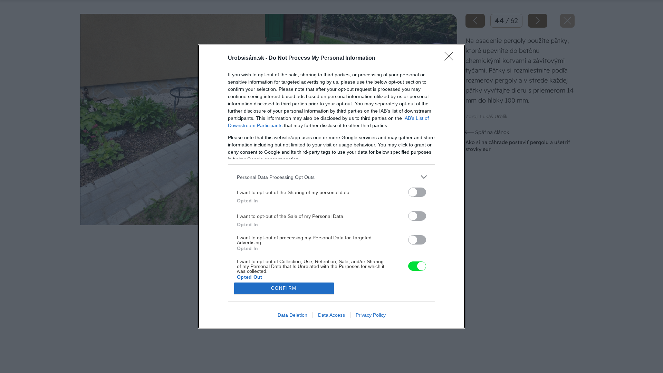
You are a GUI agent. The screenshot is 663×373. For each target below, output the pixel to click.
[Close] (451, 58)
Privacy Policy (371, 315)
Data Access (331, 315)
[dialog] (331, 186)
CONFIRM (284, 288)
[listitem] (331, 177)
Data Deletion (292, 315)
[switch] (417, 192)
